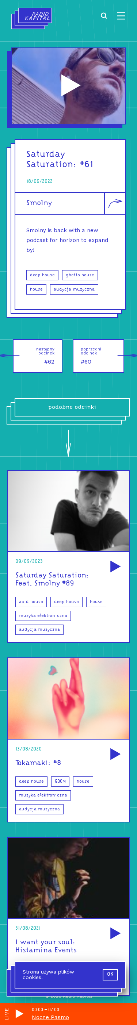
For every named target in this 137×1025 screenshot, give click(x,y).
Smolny (39, 203)
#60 (91, 356)
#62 (45, 356)
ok (110, 974)
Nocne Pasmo (50, 1017)
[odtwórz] (114, 567)
